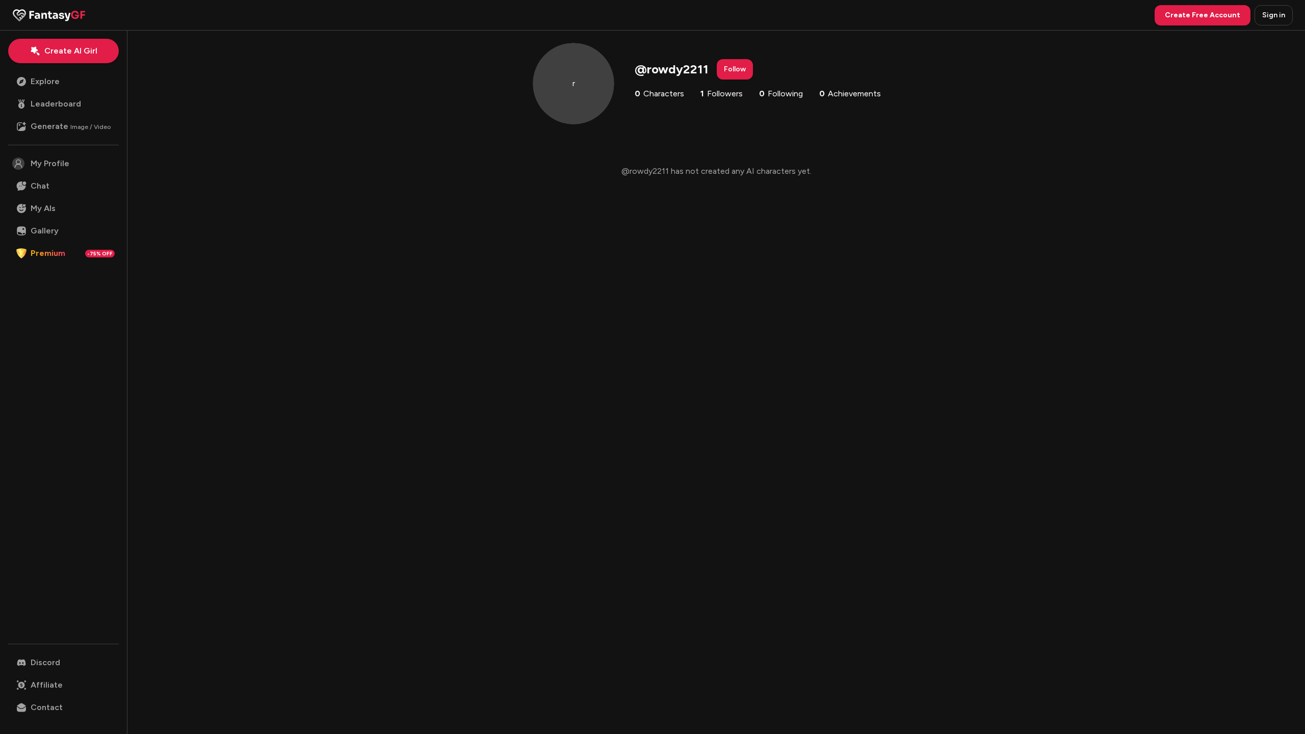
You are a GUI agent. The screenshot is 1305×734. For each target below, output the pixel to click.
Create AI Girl (70, 51)
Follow (735, 69)
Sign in (1273, 15)
